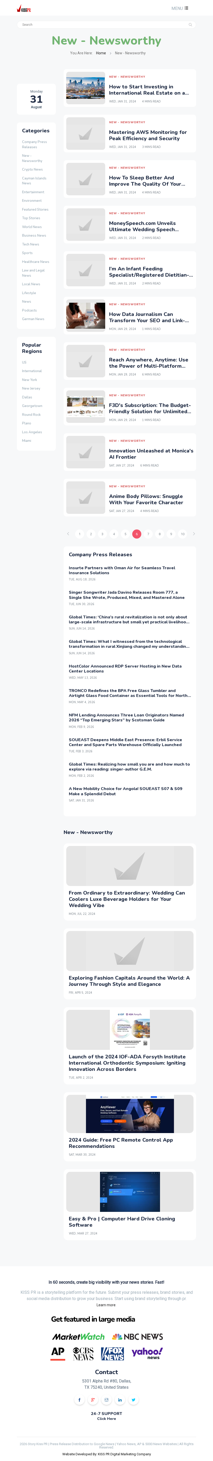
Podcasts (29, 310)
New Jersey (31, 388)
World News (32, 227)
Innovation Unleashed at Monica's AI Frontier (151, 454)
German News (33, 319)
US (24, 362)
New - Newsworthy (32, 158)
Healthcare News (35, 262)
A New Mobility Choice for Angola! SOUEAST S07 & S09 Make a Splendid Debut (125, 791)
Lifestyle (29, 293)
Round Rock (31, 414)
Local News (31, 284)
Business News (34, 235)
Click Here (106, 1418)
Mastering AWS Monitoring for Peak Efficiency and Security (148, 135)
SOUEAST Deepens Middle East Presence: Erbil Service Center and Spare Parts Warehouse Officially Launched (125, 742)
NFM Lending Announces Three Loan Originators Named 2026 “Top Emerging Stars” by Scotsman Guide (126, 717)
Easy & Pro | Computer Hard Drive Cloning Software (122, 1222)
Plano (26, 423)
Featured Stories (35, 209)
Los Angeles (32, 432)
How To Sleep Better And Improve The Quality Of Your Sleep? (145, 184)
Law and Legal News (33, 273)
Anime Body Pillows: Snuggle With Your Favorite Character (146, 499)
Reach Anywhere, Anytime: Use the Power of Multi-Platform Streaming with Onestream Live (149, 366)
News (26, 301)
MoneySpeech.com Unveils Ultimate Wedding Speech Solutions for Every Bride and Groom (146, 232)
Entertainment (33, 192)
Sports (27, 253)
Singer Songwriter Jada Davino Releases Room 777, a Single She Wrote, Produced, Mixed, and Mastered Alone (127, 595)
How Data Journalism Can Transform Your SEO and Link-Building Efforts (147, 320)
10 (182, 534)
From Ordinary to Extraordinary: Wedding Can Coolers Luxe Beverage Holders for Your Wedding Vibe (127, 899)
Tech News (30, 244)
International (32, 371)
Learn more (106, 1305)
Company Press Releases (34, 145)
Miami (26, 440)
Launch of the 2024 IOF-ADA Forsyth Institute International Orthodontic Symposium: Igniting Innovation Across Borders (127, 1063)
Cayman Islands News (34, 181)
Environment (32, 200)
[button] (179, 8)
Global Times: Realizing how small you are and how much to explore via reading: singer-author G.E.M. (129, 766)
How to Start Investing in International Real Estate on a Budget (147, 93)
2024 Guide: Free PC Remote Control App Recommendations (121, 1143)
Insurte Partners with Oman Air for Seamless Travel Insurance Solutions (122, 570)
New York (29, 380)
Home (101, 53)
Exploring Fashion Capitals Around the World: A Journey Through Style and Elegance (129, 981)
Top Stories (31, 218)
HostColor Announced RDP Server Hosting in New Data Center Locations (125, 668)
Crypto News (32, 169)
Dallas (27, 397)
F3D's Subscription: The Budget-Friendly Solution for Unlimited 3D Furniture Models (150, 411)
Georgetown (32, 406)
